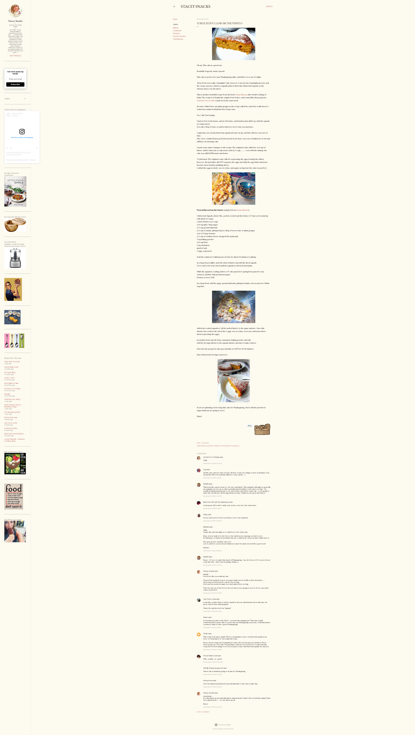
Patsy (205, 514)
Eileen (205, 617)
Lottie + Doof (9, 378)
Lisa (204, 470)
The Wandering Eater (12, 412)
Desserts (176, 33)
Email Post (205, 443)
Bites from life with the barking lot (216, 502)
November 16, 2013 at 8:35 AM (212, 521)
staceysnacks (23, 160)
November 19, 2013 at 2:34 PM (212, 707)
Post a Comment (203, 712)
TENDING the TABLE (12, 399)
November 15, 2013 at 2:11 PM (212, 478)
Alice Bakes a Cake (11, 383)
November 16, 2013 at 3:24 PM (212, 565)
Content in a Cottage (211, 457)
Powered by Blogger (224, 725)
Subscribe (15, 84)
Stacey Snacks (195, 6)
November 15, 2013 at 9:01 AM (212, 463)
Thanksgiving (178, 39)
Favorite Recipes (179, 36)
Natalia (205, 484)
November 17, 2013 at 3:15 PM (212, 627)
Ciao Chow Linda (209, 599)
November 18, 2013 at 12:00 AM (213, 662)
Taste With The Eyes (12, 362)
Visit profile (15, 56)
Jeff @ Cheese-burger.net (213, 668)
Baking (175, 28)
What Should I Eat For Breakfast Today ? (12, 406)
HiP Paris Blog (9, 372)
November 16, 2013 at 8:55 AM (212, 551)
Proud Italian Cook (210, 656)
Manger (7, 394)
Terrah (205, 634)
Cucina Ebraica (241, 95)
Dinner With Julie (10, 418)
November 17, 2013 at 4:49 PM (212, 649)
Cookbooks (177, 31)
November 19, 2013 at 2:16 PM (212, 687)
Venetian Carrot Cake (206, 100)
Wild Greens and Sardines (14, 434)
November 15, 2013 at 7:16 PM (212, 508)
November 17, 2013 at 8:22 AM (212, 611)
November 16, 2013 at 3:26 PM (212, 593)
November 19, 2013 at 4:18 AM (212, 674)
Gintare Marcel (228, 729)
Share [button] (175, 19)
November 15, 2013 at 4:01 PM (212, 496)
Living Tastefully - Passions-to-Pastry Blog (14, 440)
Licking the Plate (10, 428)
